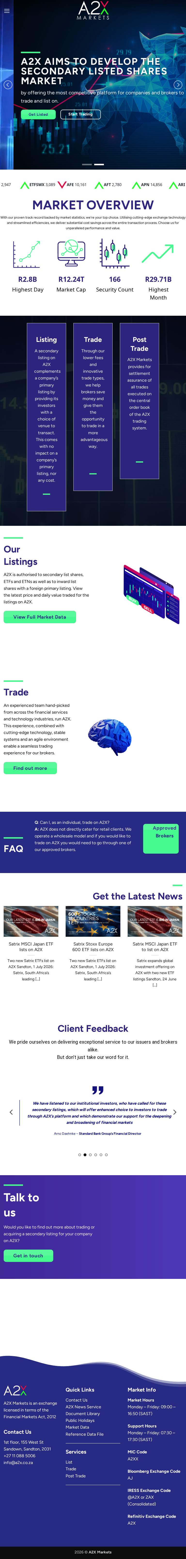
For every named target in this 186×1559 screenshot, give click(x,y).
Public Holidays (80, 1420)
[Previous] (8, 85)
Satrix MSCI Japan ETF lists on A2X (31, 947)
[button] (7, 11)
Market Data (77, 1427)
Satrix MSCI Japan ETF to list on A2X (155, 947)
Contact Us (76, 1399)
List (69, 1462)
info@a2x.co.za (18, 1462)
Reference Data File (85, 1434)
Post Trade (76, 1475)
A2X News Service (83, 1406)
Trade (71, 1468)
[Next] (178, 85)
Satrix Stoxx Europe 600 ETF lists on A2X (93, 947)
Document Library (83, 1413)
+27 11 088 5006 (19, 1455)
